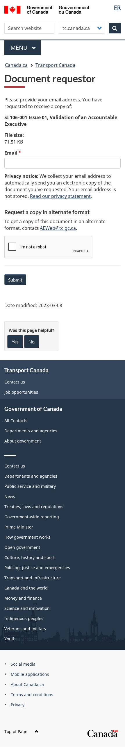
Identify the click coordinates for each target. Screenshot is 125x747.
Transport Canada (55, 65)
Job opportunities (21, 392)
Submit (15, 279)
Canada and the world (26, 588)
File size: (14, 135)
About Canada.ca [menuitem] (27, 684)
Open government (22, 547)
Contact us (14, 382)
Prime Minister (18, 527)
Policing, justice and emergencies (37, 567)
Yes (15, 341)
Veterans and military (25, 628)
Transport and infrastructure (32, 578)
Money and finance (23, 598)
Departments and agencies (30, 430)
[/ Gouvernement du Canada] (47, 9)
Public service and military (30, 486)
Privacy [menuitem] (17, 704)
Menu (19, 47)
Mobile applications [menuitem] (30, 674)
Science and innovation (27, 608)
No (31, 341)
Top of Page (15, 731)
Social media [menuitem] (23, 664)
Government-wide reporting (31, 517)
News (9, 496)
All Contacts (15, 420)
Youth (10, 639)
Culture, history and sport (29, 557)
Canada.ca (16, 65)
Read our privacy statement (60, 196)
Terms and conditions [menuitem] (32, 694)
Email (10, 153)
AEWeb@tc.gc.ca (58, 228)
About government (22, 441)
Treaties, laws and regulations (33, 506)
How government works (27, 537)
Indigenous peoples (23, 618)
